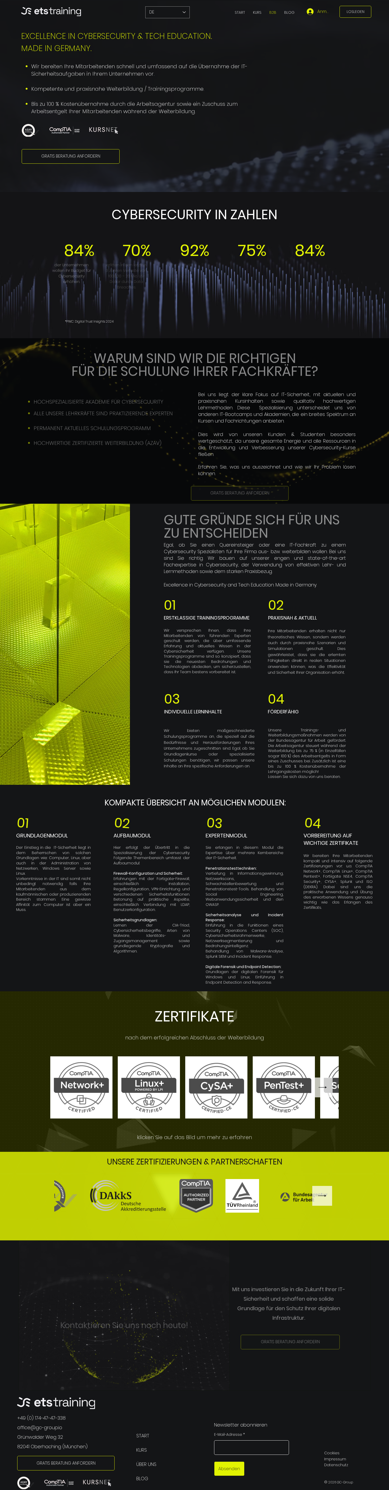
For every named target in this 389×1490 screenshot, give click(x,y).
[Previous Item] (70, 1196)
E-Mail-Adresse (228, 1434)
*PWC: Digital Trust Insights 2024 (89, 321)
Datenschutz (336, 1465)
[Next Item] (323, 1087)
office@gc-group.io (39, 1427)
